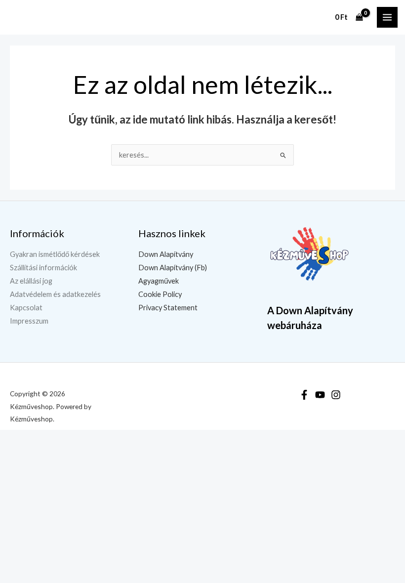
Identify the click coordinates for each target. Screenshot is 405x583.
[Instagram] (336, 395)
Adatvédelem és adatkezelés (55, 294)
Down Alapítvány (165, 254)
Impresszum (29, 321)
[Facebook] (304, 395)
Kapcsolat (26, 307)
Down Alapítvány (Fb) (172, 267)
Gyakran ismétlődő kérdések (55, 254)
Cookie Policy (160, 294)
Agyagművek (158, 281)
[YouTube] (320, 395)
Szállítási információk (43, 267)
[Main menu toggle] (387, 17)
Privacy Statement (168, 307)
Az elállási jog (31, 281)
